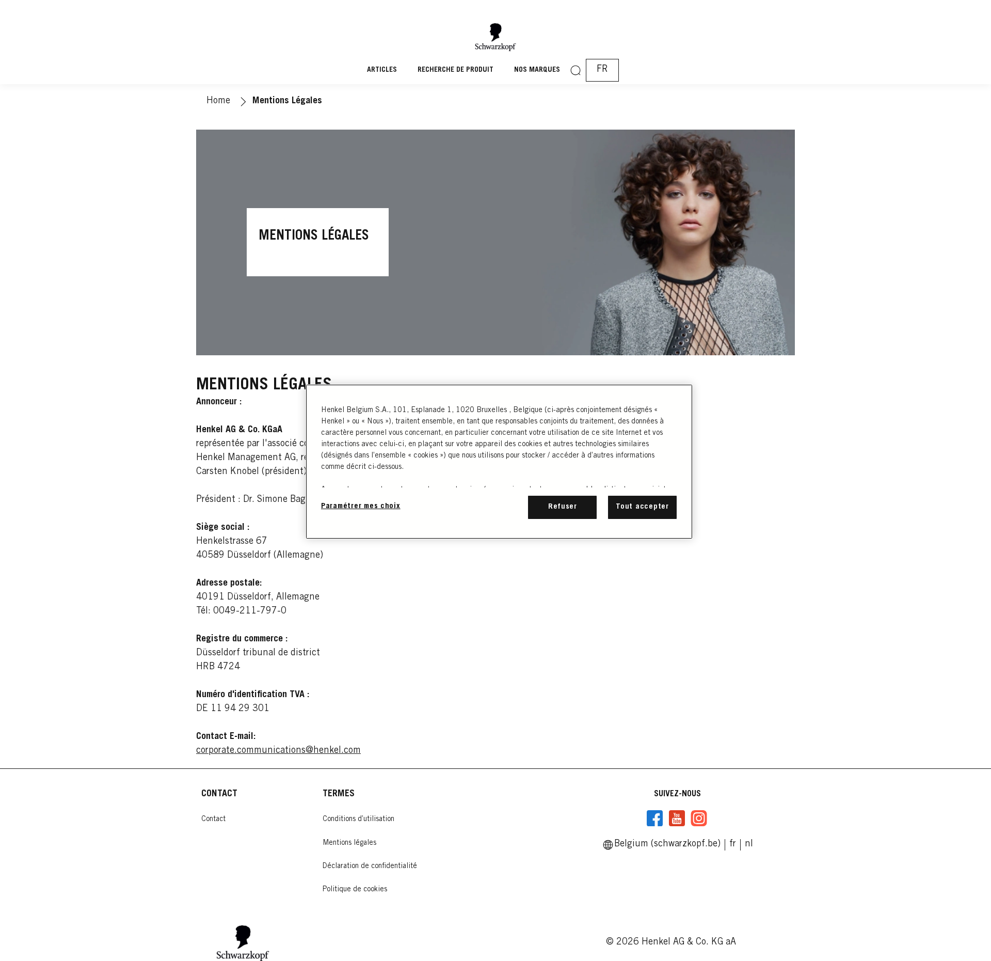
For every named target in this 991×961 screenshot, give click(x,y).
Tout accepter (642, 507)
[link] (749, 844)
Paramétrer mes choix (361, 506)
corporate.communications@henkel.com (278, 750)
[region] (499, 461)
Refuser (562, 507)
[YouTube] (676, 818)
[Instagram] (699, 818)
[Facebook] (655, 818)
